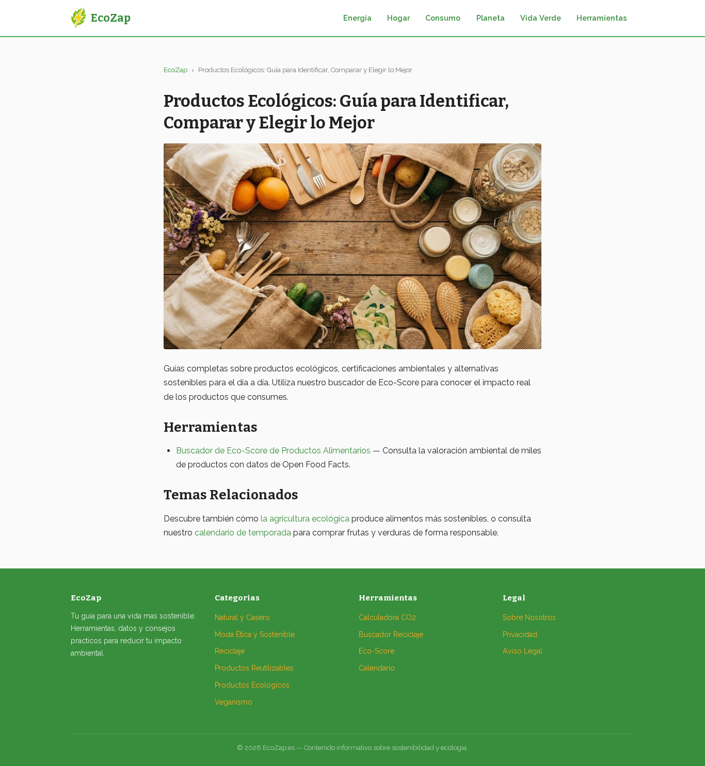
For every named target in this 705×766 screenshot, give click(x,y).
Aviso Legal (522, 651)
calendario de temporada (243, 532)
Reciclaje (230, 651)
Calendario (377, 668)
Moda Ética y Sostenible (255, 634)
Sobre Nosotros (529, 617)
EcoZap (175, 70)
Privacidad (520, 634)
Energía (357, 17)
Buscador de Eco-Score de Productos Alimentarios (273, 450)
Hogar (398, 17)
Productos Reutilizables (254, 668)
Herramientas (601, 17)
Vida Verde (540, 17)
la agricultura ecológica (305, 519)
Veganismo (233, 702)
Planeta (490, 17)
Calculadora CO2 (387, 617)
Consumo (442, 17)
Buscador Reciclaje (391, 634)
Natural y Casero (242, 617)
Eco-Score (376, 651)
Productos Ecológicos (252, 685)
